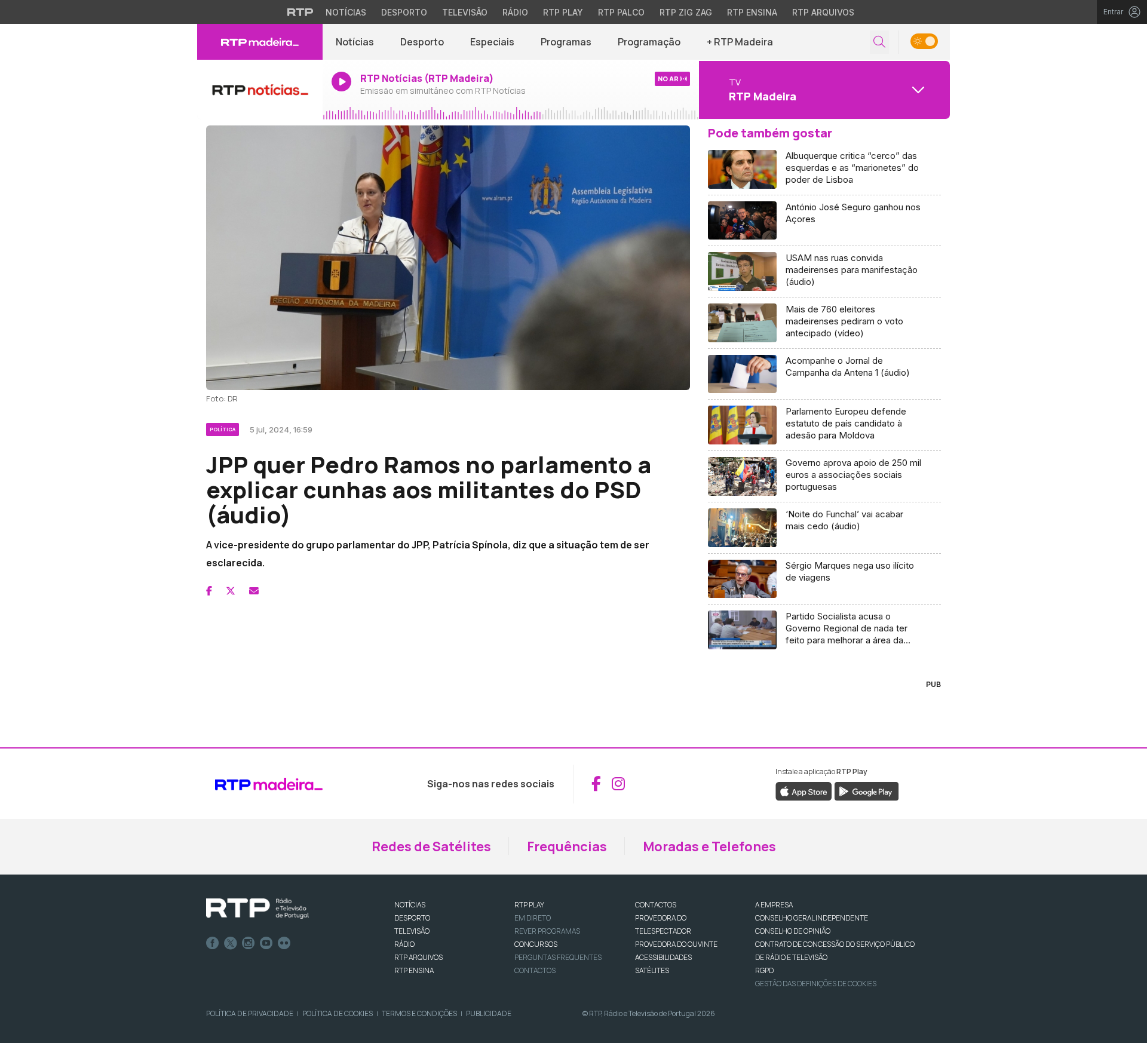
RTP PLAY (529, 905)
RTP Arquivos (823, 12)
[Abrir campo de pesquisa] (879, 42)
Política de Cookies (337, 1013)
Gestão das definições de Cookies (815, 983)
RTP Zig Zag (686, 12)
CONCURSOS (535, 944)
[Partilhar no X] (230, 590)
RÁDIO (404, 944)
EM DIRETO (532, 918)
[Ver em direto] (260, 89)
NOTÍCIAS (409, 905)
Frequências (567, 846)
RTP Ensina (752, 12)
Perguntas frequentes (558, 957)
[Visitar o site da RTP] (300, 12)
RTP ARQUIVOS (418, 957)
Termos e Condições (419, 1013)
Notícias (346, 12)
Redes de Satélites (431, 846)
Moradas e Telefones (709, 846)
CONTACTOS (655, 905)
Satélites (652, 970)
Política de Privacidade (249, 1013)
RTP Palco (621, 12)
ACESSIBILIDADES (663, 957)
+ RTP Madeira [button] (740, 41)
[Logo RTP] (257, 908)
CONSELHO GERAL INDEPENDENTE (811, 918)
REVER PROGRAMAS (547, 931)
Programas (566, 41)
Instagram (248, 943)
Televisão (464, 12)
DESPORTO (412, 918)
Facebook (212, 943)
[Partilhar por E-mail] (254, 590)
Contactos (535, 970)
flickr (284, 943)
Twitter (230, 943)
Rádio (515, 12)
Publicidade (488, 1013)
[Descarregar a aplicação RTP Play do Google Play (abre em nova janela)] (866, 790)
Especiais (492, 41)
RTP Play (563, 12)
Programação (649, 41)
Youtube (266, 943)
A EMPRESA (774, 905)
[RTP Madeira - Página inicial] (260, 42)
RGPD (764, 970)
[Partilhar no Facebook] (209, 590)
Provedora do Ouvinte (676, 944)
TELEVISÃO (412, 931)
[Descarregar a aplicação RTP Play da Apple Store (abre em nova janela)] (803, 790)
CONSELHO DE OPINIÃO (792, 931)
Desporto (404, 12)
